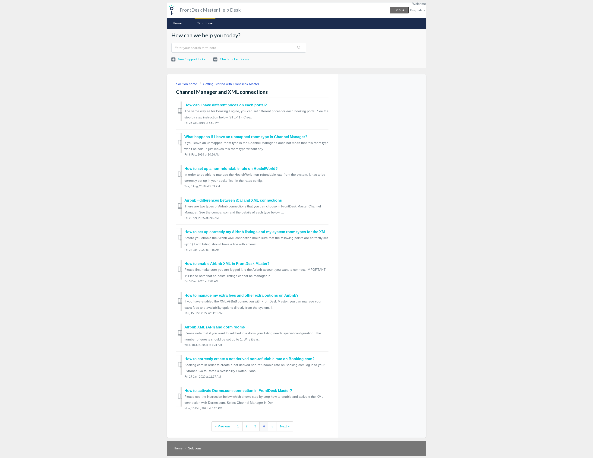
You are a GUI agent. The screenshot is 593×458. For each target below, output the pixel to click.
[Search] (299, 47)
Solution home (187, 84)
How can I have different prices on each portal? (225, 105)
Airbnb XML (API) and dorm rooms (214, 327)
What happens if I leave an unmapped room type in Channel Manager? (245, 137)
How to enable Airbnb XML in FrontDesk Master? (227, 264)
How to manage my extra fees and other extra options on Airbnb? (241, 295)
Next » (285, 426)
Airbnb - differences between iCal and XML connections (233, 200)
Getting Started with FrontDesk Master (231, 84)
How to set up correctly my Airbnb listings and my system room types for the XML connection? (267, 232)
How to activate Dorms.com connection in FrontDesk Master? (238, 391)
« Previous (222, 426)
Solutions (205, 23)
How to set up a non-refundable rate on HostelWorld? (231, 169)
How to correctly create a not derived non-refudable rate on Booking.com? (249, 359)
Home (177, 23)
